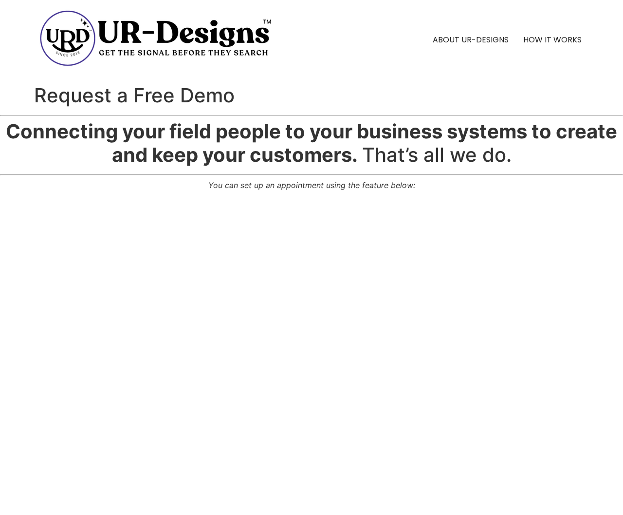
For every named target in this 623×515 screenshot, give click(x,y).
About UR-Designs (471, 39)
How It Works (552, 39)
